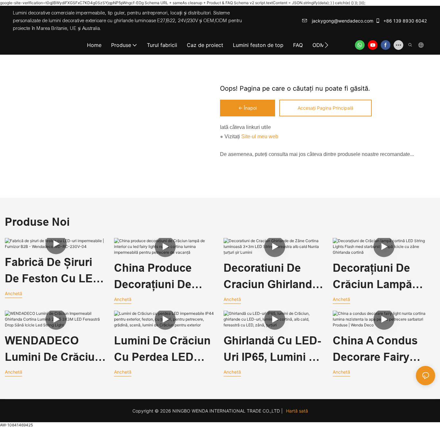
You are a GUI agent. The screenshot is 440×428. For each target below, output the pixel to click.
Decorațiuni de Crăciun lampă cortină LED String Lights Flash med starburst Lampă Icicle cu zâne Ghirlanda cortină (382, 277)
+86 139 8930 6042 (404, 20)
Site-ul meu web (259, 136)
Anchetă (13, 293)
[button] (326, 45)
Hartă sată (297, 411)
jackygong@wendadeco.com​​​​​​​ (342, 20)
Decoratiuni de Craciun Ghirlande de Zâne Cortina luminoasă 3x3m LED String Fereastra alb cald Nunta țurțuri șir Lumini (272, 277)
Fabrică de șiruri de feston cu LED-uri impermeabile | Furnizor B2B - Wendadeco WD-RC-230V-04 (54, 271)
